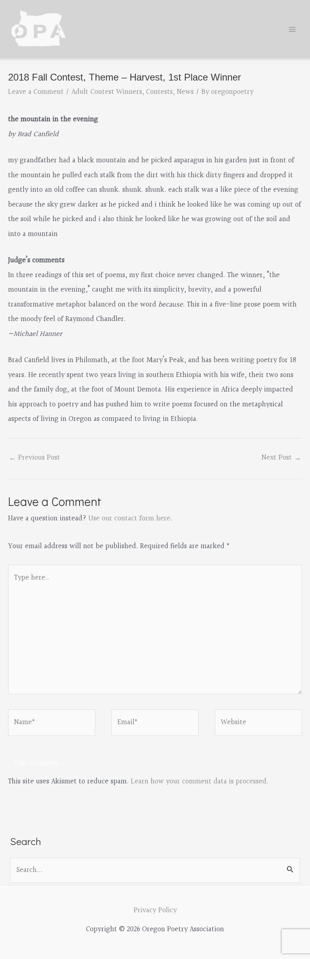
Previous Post (34, 458)
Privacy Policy (155, 910)
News (185, 92)
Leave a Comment (36, 92)
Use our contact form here (129, 518)
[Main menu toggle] (292, 29)
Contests (159, 92)
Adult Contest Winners (106, 92)
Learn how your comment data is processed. (199, 781)
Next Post (281, 458)
